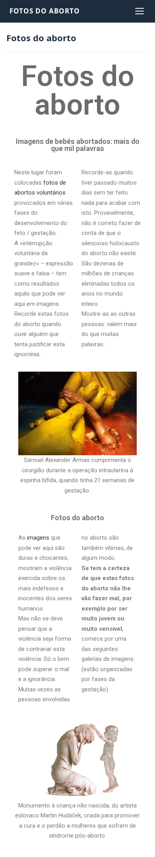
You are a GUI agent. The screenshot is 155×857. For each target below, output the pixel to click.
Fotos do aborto (45, 10)
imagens (38, 537)
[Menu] (139, 11)
